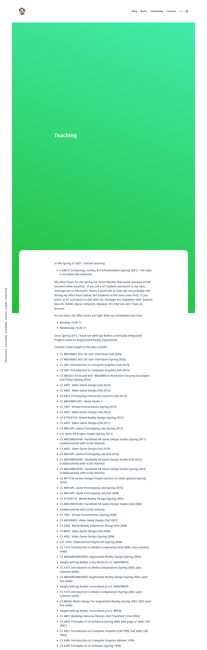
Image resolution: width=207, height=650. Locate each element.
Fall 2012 (104, 412)
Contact (171, 11)
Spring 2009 (115, 498)
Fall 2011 (104, 423)
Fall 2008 (135, 504)
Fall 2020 (115, 354)
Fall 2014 (104, 385)
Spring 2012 (115, 417)
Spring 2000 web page (119, 621)
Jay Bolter (82, 562)
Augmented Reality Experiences (97, 340)
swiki (68, 581)
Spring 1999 (112, 646)
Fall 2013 (104, 390)
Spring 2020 (117, 359)
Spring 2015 (82, 379)
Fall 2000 (136, 631)
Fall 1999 (123, 631)
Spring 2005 (132, 557)
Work (144, 11)
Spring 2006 (106, 536)
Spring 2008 (108, 515)
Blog (134, 11)
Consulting (156, 11)
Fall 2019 (123, 365)
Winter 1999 (126, 640)
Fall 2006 (120, 525)
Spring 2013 (108, 407)
